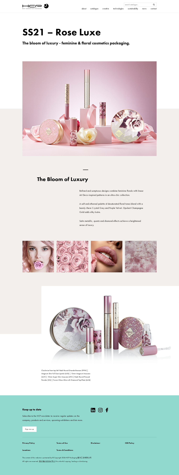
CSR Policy (129, 443)
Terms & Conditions (65, 450)
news (144, 8)
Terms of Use (62, 443)
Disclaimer (95, 443)
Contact (154, 8)
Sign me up (29, 429)
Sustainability (133, 8)
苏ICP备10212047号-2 (47, 461)
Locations (26, 450)
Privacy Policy (28, 443)
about (84, 8)
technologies (118, 8)
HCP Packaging (35, 6)
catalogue (94, 8)
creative (105, 8)
